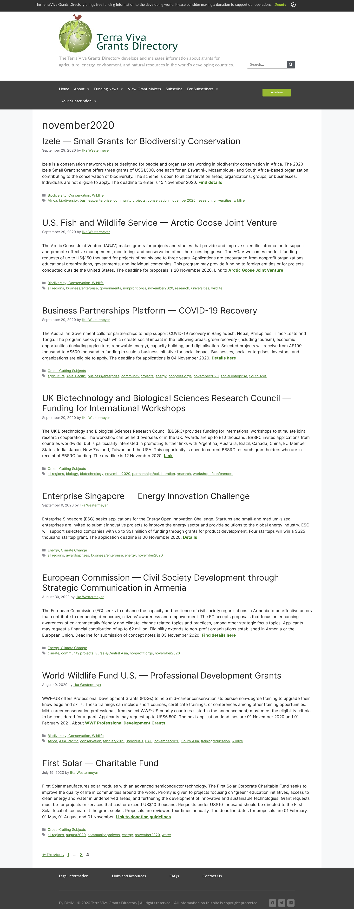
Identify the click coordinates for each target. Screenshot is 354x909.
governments (110, 288)
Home (64, 89)
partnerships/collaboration (153, 474)
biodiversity (68, 200)
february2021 (114, 741)
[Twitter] (281, 903)
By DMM (66, 903)
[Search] (291, 64)
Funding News (106, 89)
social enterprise (234, 376)
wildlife (239, 200)
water (166, 835)
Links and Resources (129, 876)
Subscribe (174, 89)
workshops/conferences (213, 474)
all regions (56, 288)
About (79, 89)
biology (72, 474)
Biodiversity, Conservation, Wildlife (76, 195)
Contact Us (212, 876)
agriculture (56, 376)
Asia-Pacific (76, 376)
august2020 (76, 835)
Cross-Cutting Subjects (67, 371)
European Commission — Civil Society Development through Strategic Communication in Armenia (160, 582)
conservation (158, 200)
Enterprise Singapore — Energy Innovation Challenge (146, 496)
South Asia (258, 376)
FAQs (174, 876)
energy (161, 376)
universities (223, 200)
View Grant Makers (144, 89)
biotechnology (91, 474)
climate (53, 653)
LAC (148, 741)
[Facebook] (272, 903)
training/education (215, 741)
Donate (280, 4)
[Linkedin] (291, 903)
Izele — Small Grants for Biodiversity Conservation (141, 141)
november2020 (183, 200)
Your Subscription (76, 101)
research (204, 200)
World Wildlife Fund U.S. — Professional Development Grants (161, 675)
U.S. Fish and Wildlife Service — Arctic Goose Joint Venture (159, 223)
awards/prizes (77, 555)
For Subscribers (200, 89)
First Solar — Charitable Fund (100, 763)
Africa (52, 200)
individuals (134, 741)
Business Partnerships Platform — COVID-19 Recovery (149, 310)
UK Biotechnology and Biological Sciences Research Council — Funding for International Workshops (166, 403)
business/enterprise (95, 200)
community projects (129, 200)
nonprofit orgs (134, 288)
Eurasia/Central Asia (111, 653)
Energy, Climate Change (67, 550)
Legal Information (73, 876)
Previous (53, 854)
